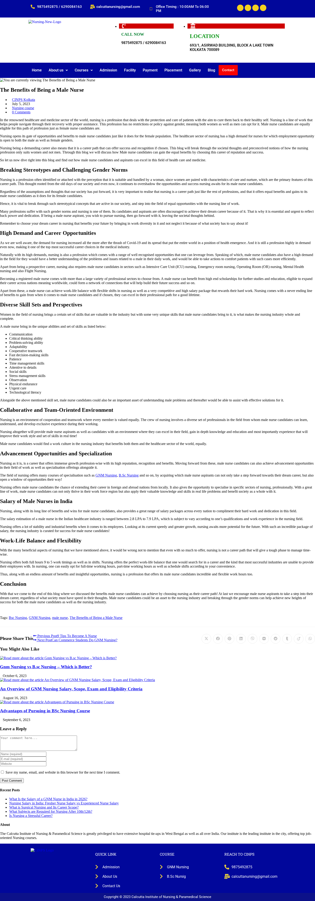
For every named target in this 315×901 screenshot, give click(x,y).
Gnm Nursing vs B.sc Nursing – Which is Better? (46, 666)
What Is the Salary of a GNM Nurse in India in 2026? (48, 799)
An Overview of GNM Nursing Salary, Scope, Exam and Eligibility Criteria (71, 688)
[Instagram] (263, 8)
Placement (173, 70)
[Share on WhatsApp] (310, 639)
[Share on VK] (264, 639)
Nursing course (23, 108)
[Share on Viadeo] (298, 639)
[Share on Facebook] (218, 639)
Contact (228, 70)
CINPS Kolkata (23, 100)
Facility (130, 70)
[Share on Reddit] (275, 639)
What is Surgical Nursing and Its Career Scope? (44, 807)
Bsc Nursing (18, 618)
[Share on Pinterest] (229, 639)
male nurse (60, 618)
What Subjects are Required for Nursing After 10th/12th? (50, 811)
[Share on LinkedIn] (241, 639)
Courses (81, 70)
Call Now (132, 34)
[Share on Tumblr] (287, 639)
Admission (108, 70)
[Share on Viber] (252, 639)
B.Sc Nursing (129, 475)
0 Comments (21, 112)
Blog (211, 70)
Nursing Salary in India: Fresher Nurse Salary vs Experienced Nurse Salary (64, 803)
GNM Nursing (106, 475)
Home (37, 70)
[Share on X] (206, 639)
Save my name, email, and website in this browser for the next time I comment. (63, 772)
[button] (58, 70)
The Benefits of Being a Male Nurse (96, 618)
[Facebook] (240, 8)
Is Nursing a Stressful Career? (31, 816)
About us (56, 70)
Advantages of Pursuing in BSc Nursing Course (45, 710)
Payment (150, 70)
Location (204, 36)
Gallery (195, 70)
